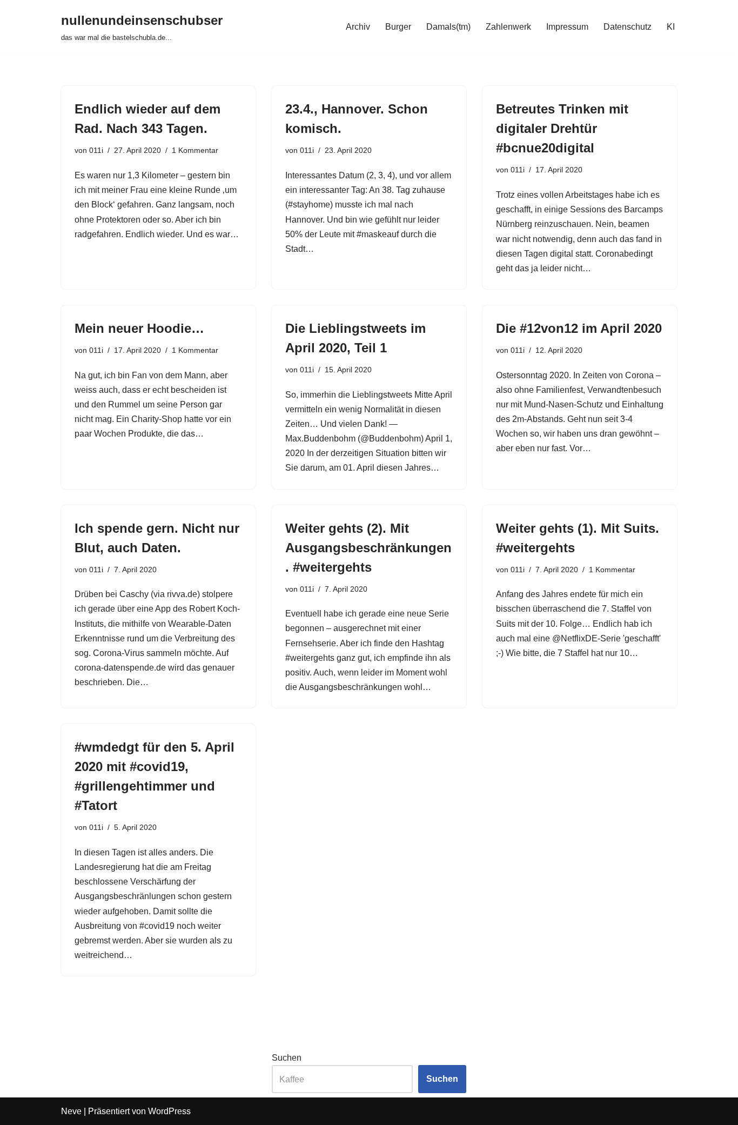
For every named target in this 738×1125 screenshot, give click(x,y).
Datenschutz (627, 26)
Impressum (567, 26)
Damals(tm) (448, 26)
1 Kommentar (195, 150)
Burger (398, 26)
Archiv (358, 26)
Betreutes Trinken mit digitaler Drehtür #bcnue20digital (562, 128)
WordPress (169, 1111)
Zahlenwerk (508, 26)
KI (671, 26)
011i (96, 150)
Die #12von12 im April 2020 (579, 328)
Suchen (286, 1057)
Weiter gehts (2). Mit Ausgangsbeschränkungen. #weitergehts (368, 547)
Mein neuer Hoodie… (139, 328)
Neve (71, 1111)
